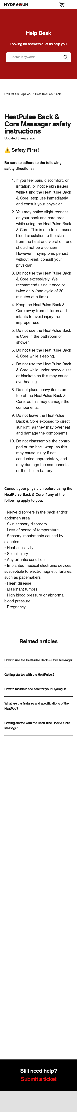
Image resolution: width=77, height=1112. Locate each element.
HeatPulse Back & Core (48, 94)
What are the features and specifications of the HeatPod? (36, 706)
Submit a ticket (38, 1079)
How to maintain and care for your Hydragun (35, 689)
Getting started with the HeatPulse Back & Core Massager (37, 726)
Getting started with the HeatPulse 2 (29, 674)
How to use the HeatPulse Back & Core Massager (38, 660)
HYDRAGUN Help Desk (17, 94)
